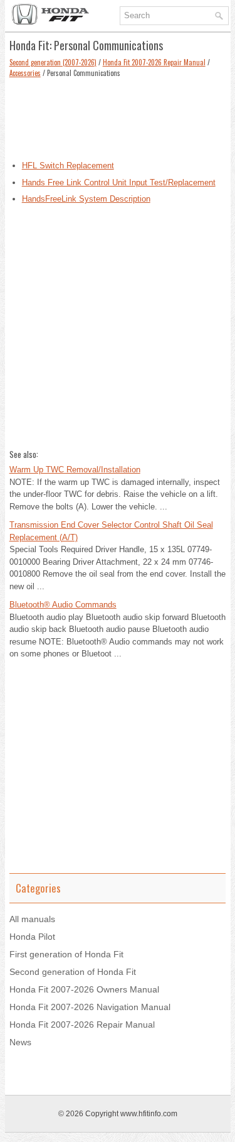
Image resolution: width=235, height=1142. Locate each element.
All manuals (32, 919)
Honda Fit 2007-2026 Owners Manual (84, 989)
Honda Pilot (32, 937)
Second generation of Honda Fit (72, 972)
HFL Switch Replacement (68, 165)
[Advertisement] (117, 115)
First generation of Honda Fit (66, 954)
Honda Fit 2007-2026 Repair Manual (154, 62)
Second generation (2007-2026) (53, 62)
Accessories (25, 73)
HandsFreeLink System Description (86, 199)
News (20, 1042)
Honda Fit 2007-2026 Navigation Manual (89, 1007)
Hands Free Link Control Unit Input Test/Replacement (119, 182)
